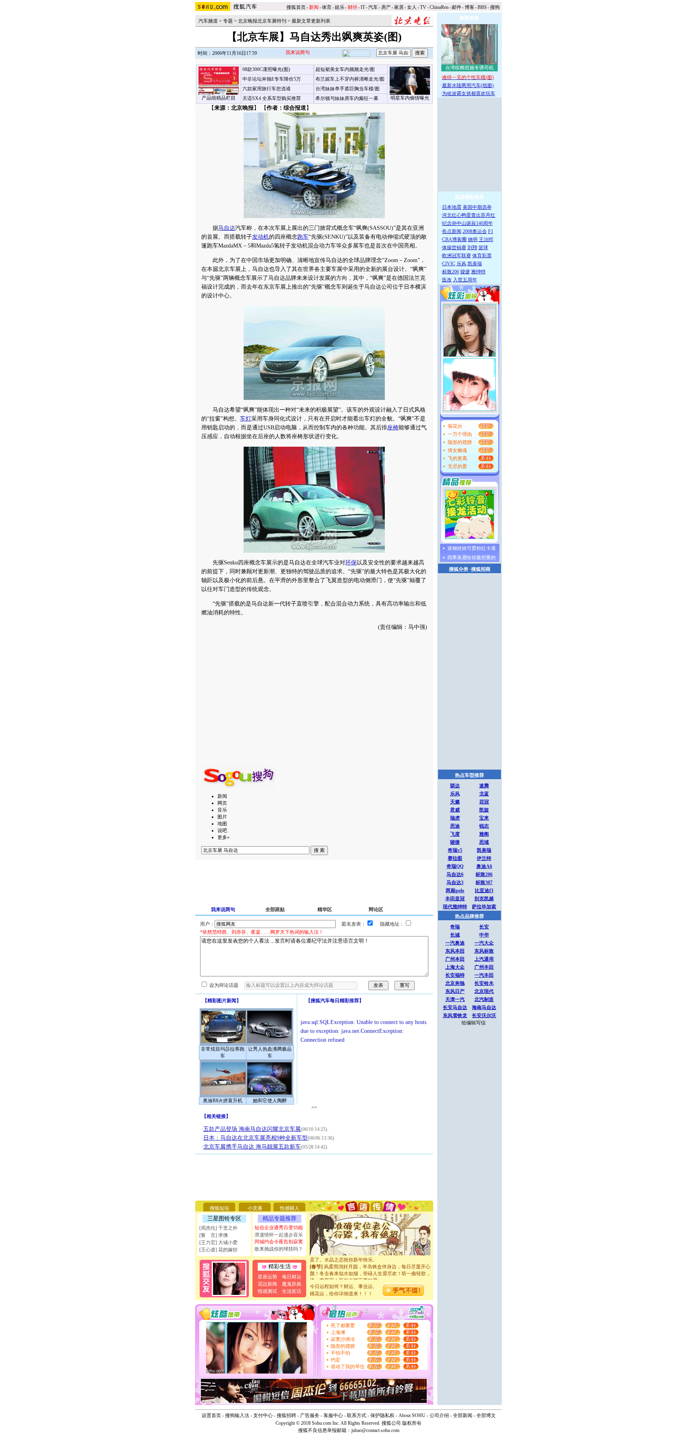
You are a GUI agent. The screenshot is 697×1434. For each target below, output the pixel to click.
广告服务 (309, 1415)
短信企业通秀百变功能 (279, 1227)
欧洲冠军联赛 (456, 255)
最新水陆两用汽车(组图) (468, 85)
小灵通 (255, 1208)
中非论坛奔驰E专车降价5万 (271, 79)
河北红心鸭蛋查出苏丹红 (468, 215)
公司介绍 (439, 1415)
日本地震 (451, 207)
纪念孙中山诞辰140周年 (467, 223)
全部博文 (486, 1415)
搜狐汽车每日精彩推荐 (335, 1000)
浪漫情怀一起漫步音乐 (279, 1235)
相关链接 (216, 1116)
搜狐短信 (219, 1208)
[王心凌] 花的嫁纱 (218, 1250)
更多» (223, 837)
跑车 (303, 237)
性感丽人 (289, 1208)
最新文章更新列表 (311, 21)
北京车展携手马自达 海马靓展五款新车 (252, 1147)
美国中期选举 (477, 207)
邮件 (456, 7)
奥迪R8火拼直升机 (222, 1100)
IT (363, 7)
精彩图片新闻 (221, 1000)
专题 (228, 21)
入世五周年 (465, 280)
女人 (412, 7)
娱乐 (339, 7)
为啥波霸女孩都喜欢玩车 (468, 93)
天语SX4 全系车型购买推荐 (271, 98)
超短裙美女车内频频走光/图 (345, 69)
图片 (222, 817)
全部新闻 (462, 1415)
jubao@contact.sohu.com (375, 1430)
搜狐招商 (480, 569)
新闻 (222, 796)
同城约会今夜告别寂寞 (279, 1242)
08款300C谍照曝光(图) (266, 69)
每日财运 (291, 1277)
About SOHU (412, 1415)
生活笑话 (291, 1291)
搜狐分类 (458, 569)
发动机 (260, 237)
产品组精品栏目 (219, 98)
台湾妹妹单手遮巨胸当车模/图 (347, 89)
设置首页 (211, 1415)
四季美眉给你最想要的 (471, 557)
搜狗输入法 (237, 1415)
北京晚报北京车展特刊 (262, 21)
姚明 (473, 239)
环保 (351, 563)
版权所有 (412, 1423)
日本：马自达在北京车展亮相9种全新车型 (255, 1138)
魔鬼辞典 (291, 1284)
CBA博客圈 (454, 239)
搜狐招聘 (286, 1415)
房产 (386, 7)
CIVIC (448, 263)
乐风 (461, 263)
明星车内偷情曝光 (409, 98)
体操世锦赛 (454, 247)
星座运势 (267, 1277)
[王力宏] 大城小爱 (218, 1242)
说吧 (222, 830)
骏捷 (465, 272)
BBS (482, 7)
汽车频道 (208, 21)
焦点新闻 (451, 231)
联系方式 (356, 1415)
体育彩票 (482, 255)
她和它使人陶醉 (270, 1100)
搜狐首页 (296, 7)
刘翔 (472, 247)
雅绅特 (478, 272)
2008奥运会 (475, 231)
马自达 (226, 228)
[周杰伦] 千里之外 (218, 1228)
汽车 (373, 7)
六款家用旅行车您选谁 (266, 89)
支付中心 (263, 1415)
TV (423, 7)
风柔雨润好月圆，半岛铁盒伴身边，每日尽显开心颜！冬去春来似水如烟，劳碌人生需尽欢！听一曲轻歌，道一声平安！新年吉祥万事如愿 (370, 1265)
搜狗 (495, 7)
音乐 (222, 810)
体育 (327, 7)
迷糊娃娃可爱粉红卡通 (471, 548)
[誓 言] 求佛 (213, 1235)
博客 (469, 7)
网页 (222, 803)
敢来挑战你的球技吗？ (279, 1249)
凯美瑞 (474, 263)
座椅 (393, 428)
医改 (447, 280)
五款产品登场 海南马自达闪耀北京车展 (252, 1129)
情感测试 (267, 1291)
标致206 (450, 272)
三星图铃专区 (224, 1218)
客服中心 (333, 1415)
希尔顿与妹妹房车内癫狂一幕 (346, 98)
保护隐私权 (382, 1415)
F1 (490, 231)
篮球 (483, 247)
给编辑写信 (473, 1023)
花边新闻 (267, 1284)
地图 (222, 823)
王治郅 (486, 239)
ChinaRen (439, 7)
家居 (399, 7)
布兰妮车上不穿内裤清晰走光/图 (349, 79)
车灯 (245, 419)
